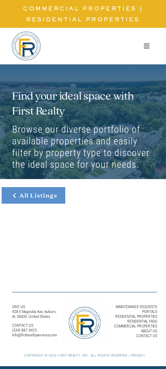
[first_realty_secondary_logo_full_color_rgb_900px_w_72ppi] (26, 31)
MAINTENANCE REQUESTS (136, 306)
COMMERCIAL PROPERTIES (135, 326)
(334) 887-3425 (24, 330)
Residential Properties (83, 20)
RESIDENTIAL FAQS (142, 321)
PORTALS (149, 311)
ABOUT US (149, 331)
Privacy (138, 355)
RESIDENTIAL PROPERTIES (136, 316)
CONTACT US (146, 336)
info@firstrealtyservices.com (34, 335)
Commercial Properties (80, 9)
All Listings (38, 195)
